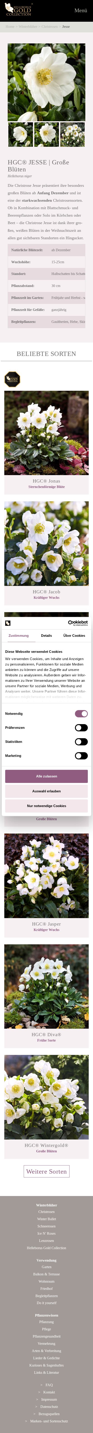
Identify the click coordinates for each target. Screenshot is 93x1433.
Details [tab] (46, 635)
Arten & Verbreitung (46, 1351)
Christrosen (50, 26)
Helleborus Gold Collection (46, 1248)
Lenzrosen (46, 1241)
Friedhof (46, 1289)
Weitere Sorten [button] (46, 1171)
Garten (46, 1267)
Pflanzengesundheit (46, 1336)
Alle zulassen (46, 776)
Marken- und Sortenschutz (49, 1421)
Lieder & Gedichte (46, 1358)
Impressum (49, 1399)
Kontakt (49, 1392)
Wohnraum (46, 1281)
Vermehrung (46, 1343)
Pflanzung (46, 1322)
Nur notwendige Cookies (46, 806)
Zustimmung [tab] (19, 635)
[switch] (81, 727)
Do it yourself (46, 1303)
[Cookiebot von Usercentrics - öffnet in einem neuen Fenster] (68, 623)
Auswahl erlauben (46, 791)
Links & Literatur (46, 1372)
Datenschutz (49, 1407)
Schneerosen (46, 1226)
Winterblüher (28, 26)
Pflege (46, 1329)
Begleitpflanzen (46, 1296)
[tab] (46, 1176)
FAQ (49, 1385)
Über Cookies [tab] (74, 635)
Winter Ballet (46, 1219)
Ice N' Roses (46, 1233)
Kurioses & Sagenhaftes (46, 1365)
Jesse (66, 26)
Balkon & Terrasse (46, 1274)
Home (10, 26)
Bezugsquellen (49, 1414)
